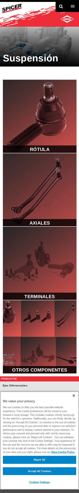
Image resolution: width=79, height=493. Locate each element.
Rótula (40, 116)
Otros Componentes (40, 336)
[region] (39, 440)
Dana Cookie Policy (63, 452)
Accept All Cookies (39, 471)
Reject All (39, 459)
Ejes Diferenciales (15, 385)
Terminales (40, 263)
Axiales (40, 189)
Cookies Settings (39, 482)
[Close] (74, 395)
